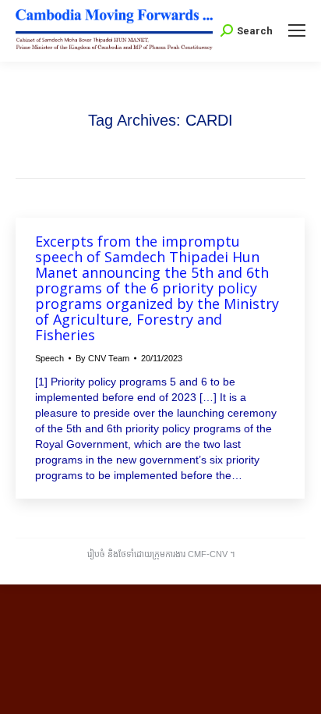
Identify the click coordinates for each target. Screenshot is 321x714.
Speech (49, 358)
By (102, 358)
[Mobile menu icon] (296, 30)
